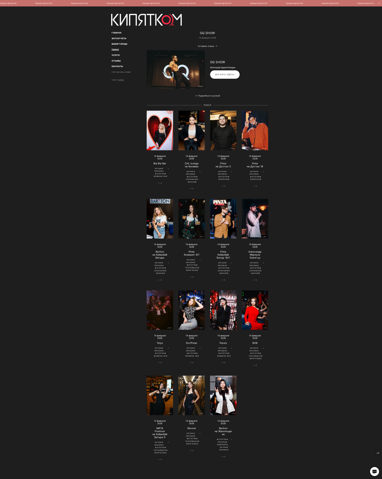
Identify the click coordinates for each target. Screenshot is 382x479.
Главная (116, 33)
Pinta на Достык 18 (255, 165)
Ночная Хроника (159, 170)
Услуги (116, 55)
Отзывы (116, 61)
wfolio (121, 80)
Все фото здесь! (224, 74)
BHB (254, 342)
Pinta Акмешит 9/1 (191, 253)
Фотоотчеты (119, 38)
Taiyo (160, 342)
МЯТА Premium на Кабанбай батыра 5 (159, 433)
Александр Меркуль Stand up (255, 254)
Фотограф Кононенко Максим (192, 179)
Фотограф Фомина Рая (160, 175)
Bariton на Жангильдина (223, 431)
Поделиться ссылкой (209, 95)
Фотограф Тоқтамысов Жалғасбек (192, 267)
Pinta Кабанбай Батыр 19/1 (223, 254)
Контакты (117, 66)
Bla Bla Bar (160, 163)
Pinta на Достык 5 (223, 165)
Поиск (115, 49)
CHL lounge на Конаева (191, 165)
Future (223, 342)
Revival (191, 428)
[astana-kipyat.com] (146, 19)
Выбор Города (119, 44)
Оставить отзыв (206, 46)
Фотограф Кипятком (224, 178)
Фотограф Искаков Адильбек (222, 441)
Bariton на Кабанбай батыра (159, 254)
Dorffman (191, 342)
